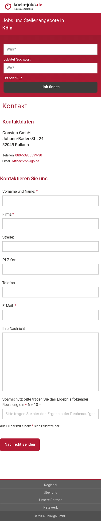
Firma (8, 214)
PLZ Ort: (9, 260)
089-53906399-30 (28, 155)
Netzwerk (50, 507)
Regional (50, 485)
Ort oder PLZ (13, 78)
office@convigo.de (25, 161)
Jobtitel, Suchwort (17, 59)
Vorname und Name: (20, 191)
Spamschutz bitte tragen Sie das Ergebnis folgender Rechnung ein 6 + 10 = (45, 402)
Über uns (50, 492)
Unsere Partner (50, 500)
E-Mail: (9, 306)
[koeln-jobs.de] (27, 6)
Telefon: (9, 283)
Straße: (8, 237)
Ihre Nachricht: (14, 328)
